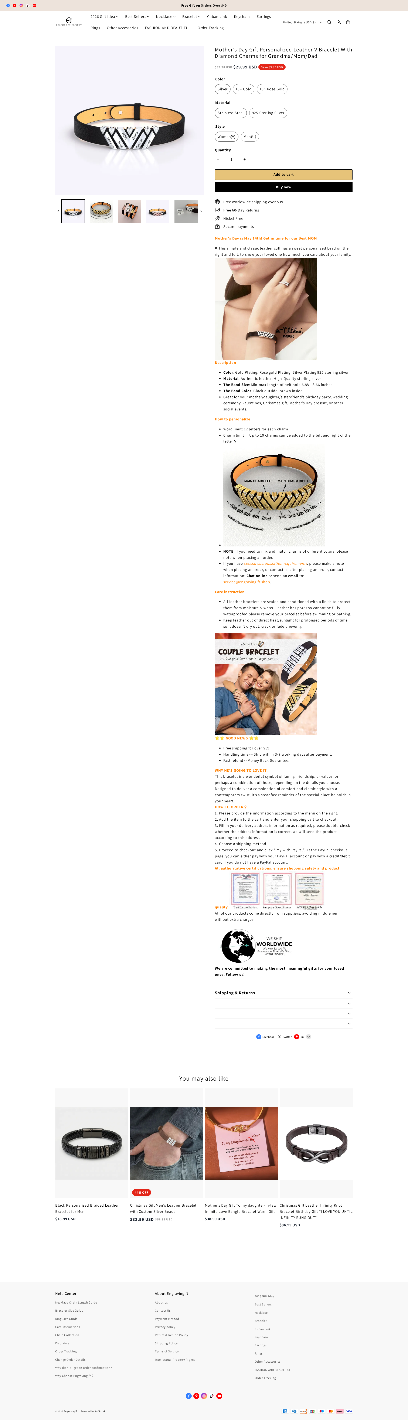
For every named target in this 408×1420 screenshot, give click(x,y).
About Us (161, 1302)
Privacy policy (165, 1327)
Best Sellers (135, 16)
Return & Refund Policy (171, 1335)
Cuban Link (217, 16)
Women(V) (226, 136)
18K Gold (243, 89)
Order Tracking (211, 27)
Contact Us (162, 1310)
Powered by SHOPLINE (93, 1411)
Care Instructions (67, 1327)
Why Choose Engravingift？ (74, 1376)
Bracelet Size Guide (69, 1310)
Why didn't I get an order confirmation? (83, 1368)
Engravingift (71, 1411)
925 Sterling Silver (268, 112)
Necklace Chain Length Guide (76, 1302)
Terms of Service (167, 1351)
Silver (223, 89)
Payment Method (167, 1319)
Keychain (242, 16)
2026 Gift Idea (103, 16)
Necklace (164, 16)
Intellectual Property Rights (175, 1360)
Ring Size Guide (66, 1319)
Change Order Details (70, 1360)
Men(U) (250, 136)
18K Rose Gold (272, 89)
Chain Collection (67, 1335)
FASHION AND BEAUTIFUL (168, 27)
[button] (329, 22)
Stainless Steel (231, 112)
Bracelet (189, 16)
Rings (95, 27)
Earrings (264, 16)
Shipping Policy (166, 1343)
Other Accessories (122, 27)
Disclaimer (63, 1343)
